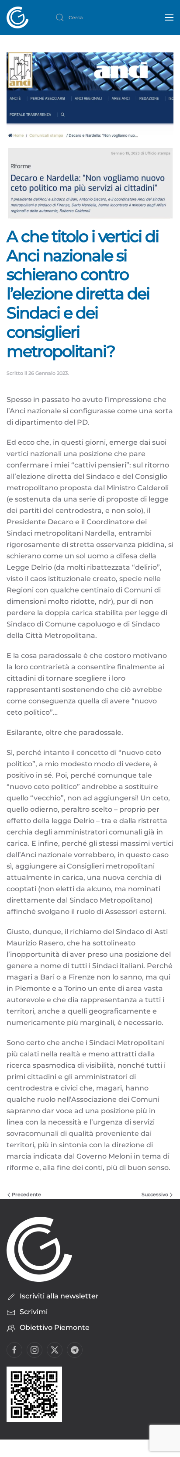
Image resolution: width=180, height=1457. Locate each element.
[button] (169, 17)
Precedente (26, 1194)
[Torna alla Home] (17, 17)
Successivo (155, 1194)
